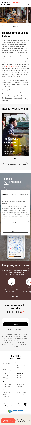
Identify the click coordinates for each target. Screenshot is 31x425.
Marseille (20, 374)
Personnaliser (14, 226)
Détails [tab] (14, 194)
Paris (5, 390)
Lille (18, 363)
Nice (18, 382)
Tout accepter (15, 222)
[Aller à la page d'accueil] (6, 3)
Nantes (5, 382)
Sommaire (15, 26)
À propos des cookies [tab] (24, 194)
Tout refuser (15, 231)
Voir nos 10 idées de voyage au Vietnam (15, 164)
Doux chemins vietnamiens (15, 142)
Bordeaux (6, 363)
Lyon (5, 374)
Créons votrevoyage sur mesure (8, 420)
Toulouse (20, 390)
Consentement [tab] (5, 194)
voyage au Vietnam (11, 66)
